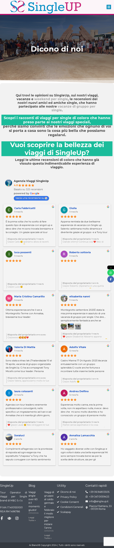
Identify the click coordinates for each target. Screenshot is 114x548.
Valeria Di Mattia (24, 347)
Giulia (73, 208)
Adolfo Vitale (77, 347)
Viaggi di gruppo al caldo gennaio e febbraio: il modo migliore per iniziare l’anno (49, 510)
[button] (109, 7)
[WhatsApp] (110, 272)
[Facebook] (110, 279)
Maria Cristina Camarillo (29, 296)
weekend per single (51, 99)
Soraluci (19, 435)
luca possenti (22, 252)
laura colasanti (23, 391)
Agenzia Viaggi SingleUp (31, 181)
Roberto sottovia (80, 252)
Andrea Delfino (79, 391)
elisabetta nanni (79, 296)
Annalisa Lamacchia (82, 435)
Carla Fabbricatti (24, 208)
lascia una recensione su (30, 198)
